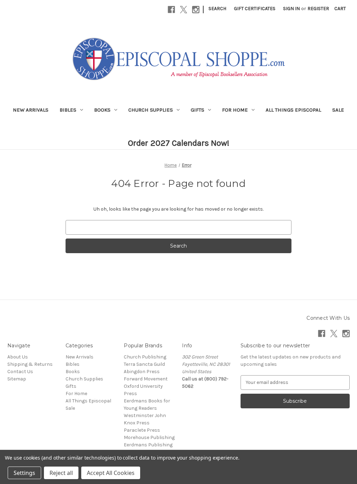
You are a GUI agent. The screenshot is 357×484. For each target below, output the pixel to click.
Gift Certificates (254, 9)
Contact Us (20, 372)
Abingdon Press (142, 372)
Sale (338, 110)
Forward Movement (146, 379)
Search (217, 9)
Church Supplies (150, 110)
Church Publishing (145, 357)
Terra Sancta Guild (144, 364)
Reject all (61, 473)
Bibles (68, 110)
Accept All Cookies (111, 473)
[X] (183, 9)
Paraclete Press (142, 430)
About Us (17, 357)
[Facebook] (171, 9)
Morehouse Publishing (149, 437)
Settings (24, 473)
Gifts (197, 110)
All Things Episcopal (293, 110)
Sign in (291, 9)
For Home (235, 110)
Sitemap (16, 379)
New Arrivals (30, 110)
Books (102, 110)
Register (318, 9)
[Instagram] (195, 9)
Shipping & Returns (30, 364)
